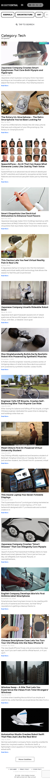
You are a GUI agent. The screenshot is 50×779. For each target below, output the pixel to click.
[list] (25, 15)
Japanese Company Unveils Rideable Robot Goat (24, 308)
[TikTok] (40, 5)
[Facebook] (30, 5)
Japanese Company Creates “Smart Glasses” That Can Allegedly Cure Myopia (23, 545)
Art (39, 14)
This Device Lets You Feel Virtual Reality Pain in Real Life (23, 261)
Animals (7, 14)
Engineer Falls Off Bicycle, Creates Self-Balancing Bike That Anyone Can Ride (23, 402)
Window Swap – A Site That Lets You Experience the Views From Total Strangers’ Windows (24, 690)
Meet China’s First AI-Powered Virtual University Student (21, 449)
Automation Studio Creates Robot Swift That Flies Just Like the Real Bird (22, 735)
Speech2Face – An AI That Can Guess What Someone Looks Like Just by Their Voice (24, 165)
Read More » (5, 85)
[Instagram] (33, 5)
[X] (37, 5)
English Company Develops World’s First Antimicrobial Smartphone (23, 594)
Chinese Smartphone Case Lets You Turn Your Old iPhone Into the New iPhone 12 (23, 641)
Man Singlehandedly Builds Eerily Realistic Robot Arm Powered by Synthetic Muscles (24, 355)
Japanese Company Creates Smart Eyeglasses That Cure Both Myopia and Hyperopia (22, 70)
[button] (25, 759)
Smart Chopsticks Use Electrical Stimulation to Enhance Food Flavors (20, 214)
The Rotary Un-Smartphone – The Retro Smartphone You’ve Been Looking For (22, 118)
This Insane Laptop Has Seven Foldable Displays (22, 496)
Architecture (24, 14)
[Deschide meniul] (22, 5)
